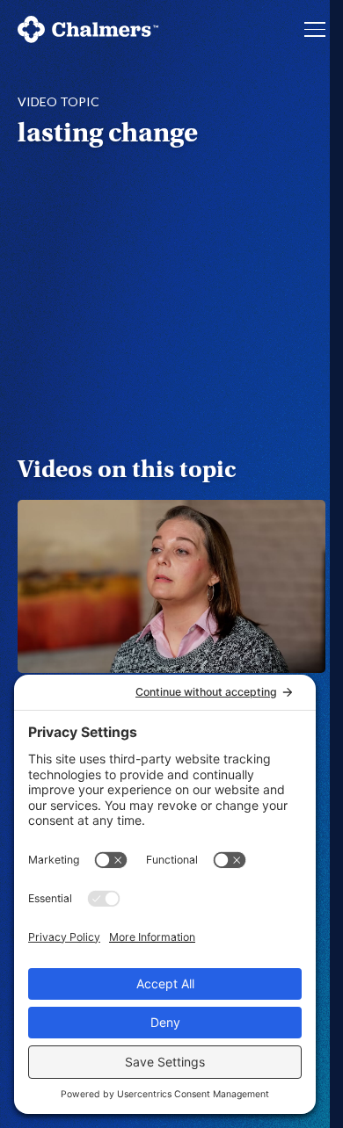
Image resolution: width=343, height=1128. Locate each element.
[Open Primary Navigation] (314, 29)
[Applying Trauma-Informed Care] (171, 586)
